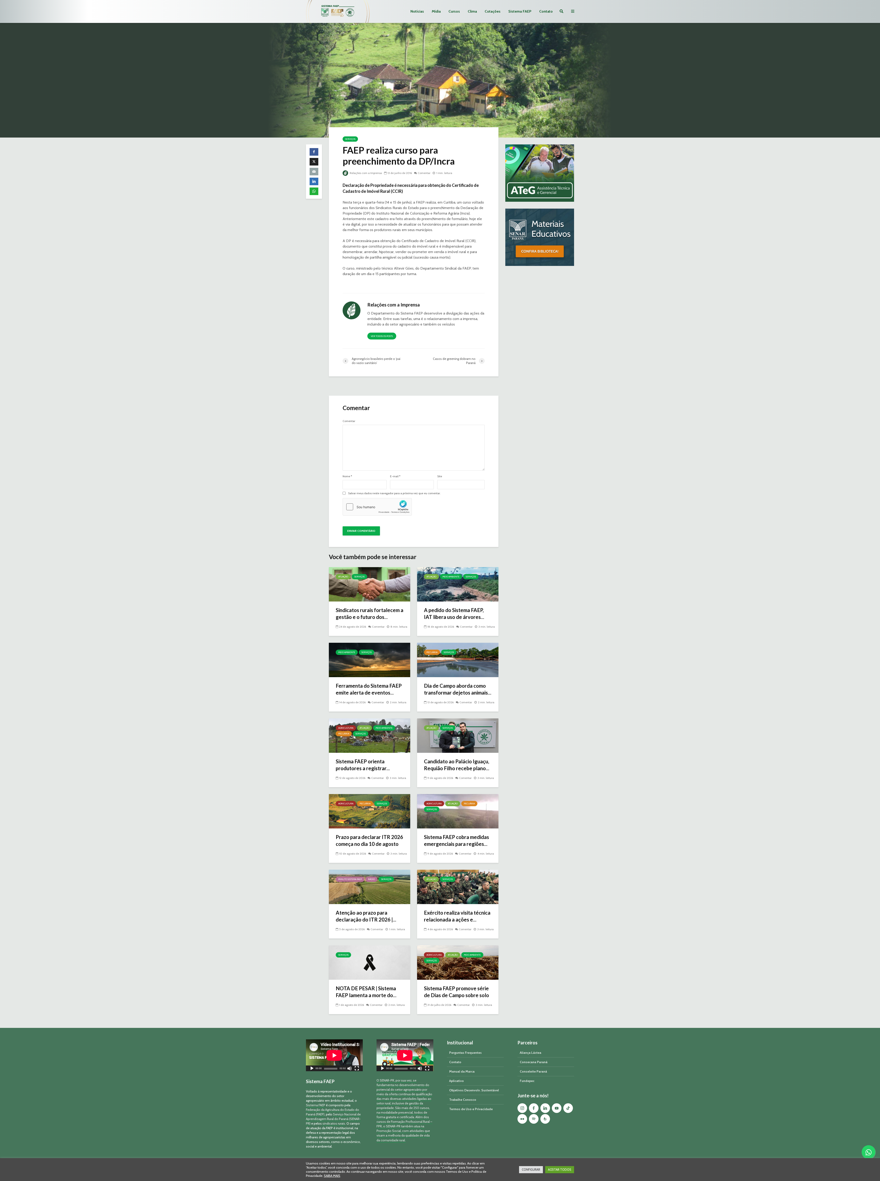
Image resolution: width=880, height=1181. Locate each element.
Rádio (371, 879)
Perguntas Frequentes (465, 1053)
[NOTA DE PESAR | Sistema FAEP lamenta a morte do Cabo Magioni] (369, 962)
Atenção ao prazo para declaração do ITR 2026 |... (366, 916)
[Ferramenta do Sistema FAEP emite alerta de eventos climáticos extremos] (369, 659)
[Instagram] (522, 1108)
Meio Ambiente (451, 576)
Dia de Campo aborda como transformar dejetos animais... (457, 689)
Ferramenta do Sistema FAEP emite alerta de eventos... (369, 689)
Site (439, 476)
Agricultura (345, 727)
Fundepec (527, 1081)
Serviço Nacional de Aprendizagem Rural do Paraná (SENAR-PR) (333, 1119)
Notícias (417, 11)
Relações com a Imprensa (365, 173)
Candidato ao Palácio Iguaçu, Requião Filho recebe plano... (456, 764)
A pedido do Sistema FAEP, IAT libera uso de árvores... (454, 613)
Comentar (424, 173)
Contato (546, 11)
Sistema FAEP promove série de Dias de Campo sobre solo (456, 991)
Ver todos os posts (382, 336)
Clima (472, 11)
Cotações (492, 11)
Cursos (454, 11)
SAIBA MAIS (332, 1176)
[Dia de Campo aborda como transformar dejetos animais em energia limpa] (457, 659)
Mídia (436, 11)
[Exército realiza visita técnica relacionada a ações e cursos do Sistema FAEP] (457, 886)
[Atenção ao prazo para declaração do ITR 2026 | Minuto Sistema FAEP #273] (369, 886)
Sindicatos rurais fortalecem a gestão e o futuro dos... (369, 613)
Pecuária (431, 652)
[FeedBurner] (545, 1119)
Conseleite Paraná (533, 1071)
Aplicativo (456, 1081)
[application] (334, 1055)
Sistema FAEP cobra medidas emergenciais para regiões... (456, 840)
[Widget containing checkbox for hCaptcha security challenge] (377, 507)
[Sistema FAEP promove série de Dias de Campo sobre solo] (457, 962)
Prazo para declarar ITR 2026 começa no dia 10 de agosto (369, 840)
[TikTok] (568, 1108)
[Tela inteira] (357, 1069)
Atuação (343, 576)
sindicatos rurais (333, 1123)
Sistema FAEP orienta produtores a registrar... (363, 764)
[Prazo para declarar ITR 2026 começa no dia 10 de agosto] (369, 811)
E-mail (395, 476)
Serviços (350, 139)
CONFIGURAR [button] (531, 1169)
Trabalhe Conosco (462, 1100)
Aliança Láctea (530, 1053)
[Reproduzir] (312, 1069)
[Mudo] (349, 1069)
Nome (347, 476)
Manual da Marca (462, 1071)
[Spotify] (534, 1119)
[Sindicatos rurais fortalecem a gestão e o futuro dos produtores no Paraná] (369, 584)
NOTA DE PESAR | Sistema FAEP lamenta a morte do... (366, 991)
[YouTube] (556, 1108)
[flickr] (522, 1119)
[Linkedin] (545, 1108)
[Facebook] (534, 1108)
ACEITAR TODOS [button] (559, 1169)
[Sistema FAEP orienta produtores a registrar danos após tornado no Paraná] (369, 735)
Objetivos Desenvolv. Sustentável (474, 1090)
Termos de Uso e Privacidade (471, 1109)
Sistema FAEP (519, 11)
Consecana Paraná (533, 1062)
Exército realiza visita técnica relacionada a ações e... (457, 916)
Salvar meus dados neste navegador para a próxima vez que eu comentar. (394, 493)
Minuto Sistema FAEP (350, 879)
